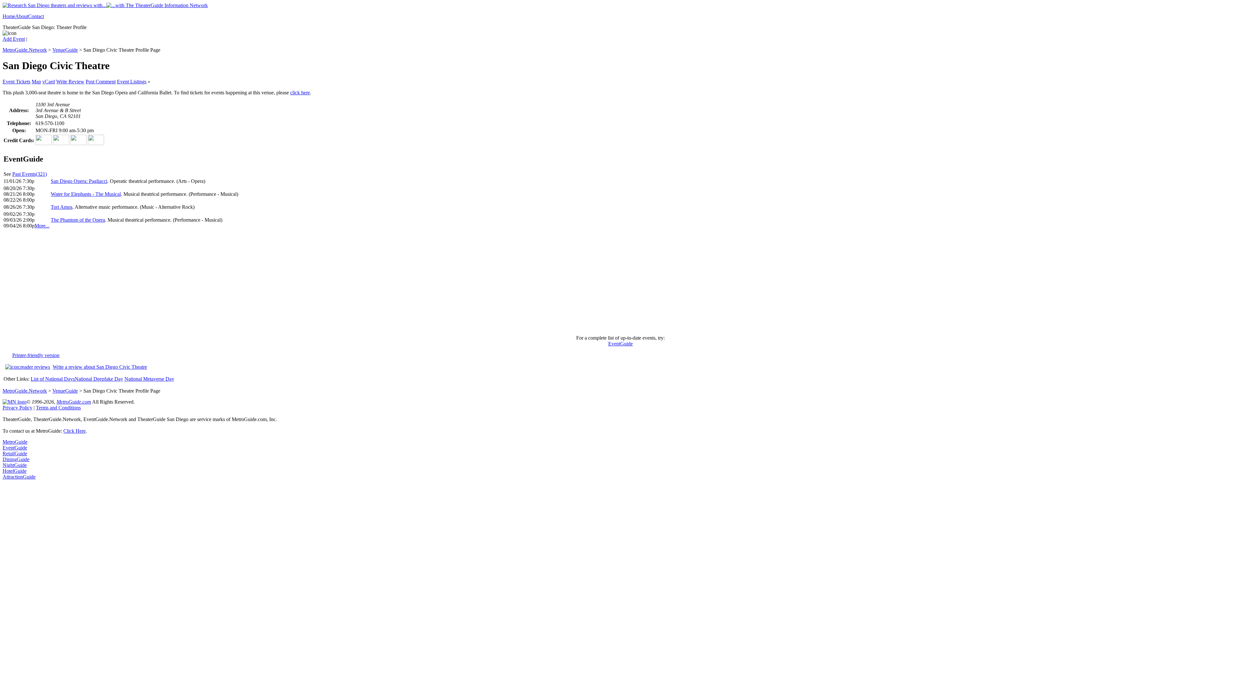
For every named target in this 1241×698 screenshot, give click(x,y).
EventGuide (620, 343)
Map (36, 81)
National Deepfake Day (99, 379)
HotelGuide (15, 471)
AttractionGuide (19, 477)
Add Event (14, 39)
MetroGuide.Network (25, 50)
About (21, 16)
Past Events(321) (29, 174)
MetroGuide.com (74, 402)
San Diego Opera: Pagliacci (79, 181)
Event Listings (131, 81)
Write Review (70, 81)
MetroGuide (15, 442)
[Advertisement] (620, 284)
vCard (48, 81)
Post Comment (101, 81)
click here (300, 92)
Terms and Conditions (58, 407)
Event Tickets (16, 81)
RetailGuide (15, 453)
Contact (36, 16)
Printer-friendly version (35, 355)
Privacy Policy (17, 407)
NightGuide (15, 465)
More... (42, 225)
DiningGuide (16, 459)
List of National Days (53, 379)
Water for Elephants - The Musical (86, 194)
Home (9, 16)
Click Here (74, 431)
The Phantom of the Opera (78, 220)
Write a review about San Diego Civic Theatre (100, 367)
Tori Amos (61, 207)
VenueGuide (65, 50)
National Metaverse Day (149, 379)
